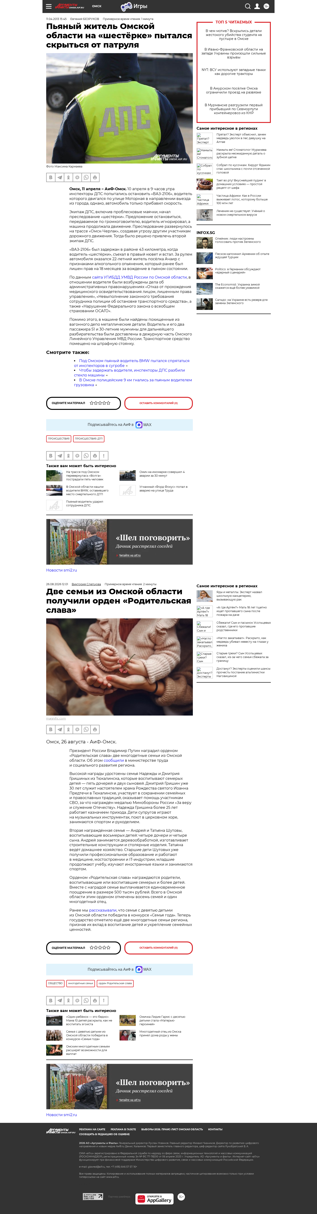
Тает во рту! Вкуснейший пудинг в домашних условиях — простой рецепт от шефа (241, 184)
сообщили (114, 760)
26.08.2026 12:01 (57, 584)
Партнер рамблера (119, 1196)
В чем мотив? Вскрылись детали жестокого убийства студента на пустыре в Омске (234, 35)
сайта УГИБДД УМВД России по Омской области (139, 277)
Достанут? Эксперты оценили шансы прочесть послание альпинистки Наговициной (243, 672)
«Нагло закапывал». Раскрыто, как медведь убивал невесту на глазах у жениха (242, 641)
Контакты (215, 1129)
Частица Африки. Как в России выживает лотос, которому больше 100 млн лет (242, 199)
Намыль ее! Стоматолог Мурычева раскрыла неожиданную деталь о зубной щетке (241, 153)
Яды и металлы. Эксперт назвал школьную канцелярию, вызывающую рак (239, 595)
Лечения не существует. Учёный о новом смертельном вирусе (241, 212)
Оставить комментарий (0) (158, 403)
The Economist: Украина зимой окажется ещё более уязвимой (237, 286)
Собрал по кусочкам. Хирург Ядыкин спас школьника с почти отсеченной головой (243, 168)
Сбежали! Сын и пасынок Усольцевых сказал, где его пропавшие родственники (244, 626)
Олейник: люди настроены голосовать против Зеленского (238, 240)
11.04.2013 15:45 (56, 19)
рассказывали (102, 910)
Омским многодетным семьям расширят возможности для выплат (88, 1050)
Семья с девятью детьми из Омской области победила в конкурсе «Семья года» (87, 1035)
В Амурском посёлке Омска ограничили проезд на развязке (233, 90)
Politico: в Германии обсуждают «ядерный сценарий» (238, 271)
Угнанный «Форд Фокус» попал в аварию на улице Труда (163, 488)
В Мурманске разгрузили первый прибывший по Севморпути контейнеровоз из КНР (234, 109)
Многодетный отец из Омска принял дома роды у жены (160, 1033)
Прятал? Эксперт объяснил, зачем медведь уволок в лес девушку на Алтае (241, 138)
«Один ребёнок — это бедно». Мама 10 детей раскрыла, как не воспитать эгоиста (89, 1020)
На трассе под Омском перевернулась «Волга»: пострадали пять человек (84, 475)
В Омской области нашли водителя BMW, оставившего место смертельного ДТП (87, 490)
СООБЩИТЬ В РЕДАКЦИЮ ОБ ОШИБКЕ (104, 1134)
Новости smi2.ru (61, 570)
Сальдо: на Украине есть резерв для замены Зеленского (241, 301)
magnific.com (56, 718)
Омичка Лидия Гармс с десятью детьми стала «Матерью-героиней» (162, 1020)
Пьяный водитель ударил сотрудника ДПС (84, 503)
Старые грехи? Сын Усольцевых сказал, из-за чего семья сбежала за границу (242, 657)
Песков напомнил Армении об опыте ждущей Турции (242, 255)
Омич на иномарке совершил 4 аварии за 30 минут (162, 473)
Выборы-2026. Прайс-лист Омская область (172, 1129)
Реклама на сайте (92, 1129)
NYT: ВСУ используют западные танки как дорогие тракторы (234, 72)
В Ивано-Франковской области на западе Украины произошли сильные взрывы (233, 53)
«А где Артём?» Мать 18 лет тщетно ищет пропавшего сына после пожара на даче (242, 611)
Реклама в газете (123, 1129)
